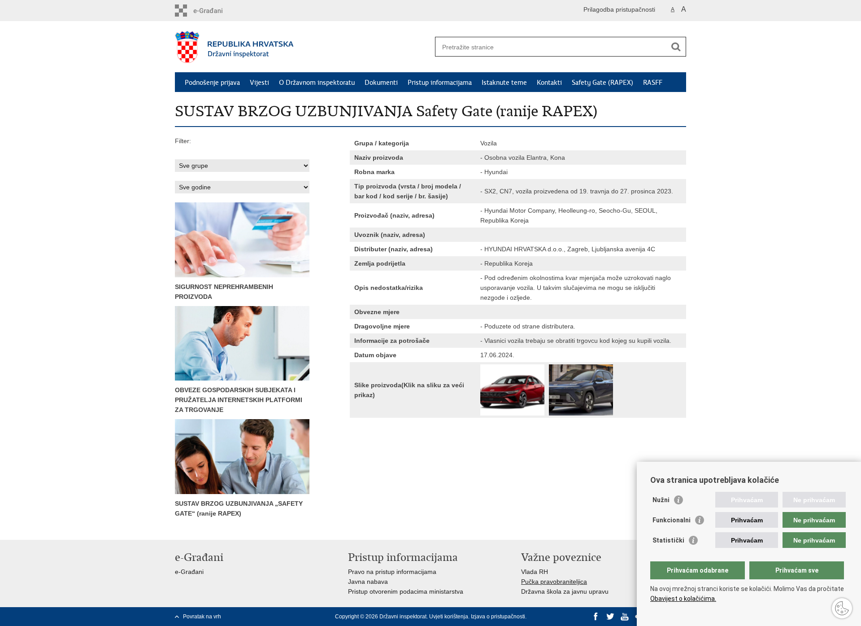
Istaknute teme (504, 83)
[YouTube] (625, 617)
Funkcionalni (671, 520)
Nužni (661, 499)
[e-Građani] (213, 10)
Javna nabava (368, 581)
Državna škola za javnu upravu (565, 591)
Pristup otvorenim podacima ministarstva (405, 591)
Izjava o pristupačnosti (498, 616)
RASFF (652, 83)
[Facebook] (596, 617)
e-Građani (189, 571)
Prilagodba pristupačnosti (619, 9)
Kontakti (549, 83)
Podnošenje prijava (212, 83)
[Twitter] (610, 617)
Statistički (668, 540)
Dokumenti (381, 83)
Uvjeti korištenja (448, 616)
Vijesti (259, 83)
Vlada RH (534, 571)
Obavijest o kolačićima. (683, 598)
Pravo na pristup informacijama (392, 571)
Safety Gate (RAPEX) (602, 83)
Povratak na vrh (202, 616)
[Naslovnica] (302, 47)
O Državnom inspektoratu (317, 83)
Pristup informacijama (440, 83)
